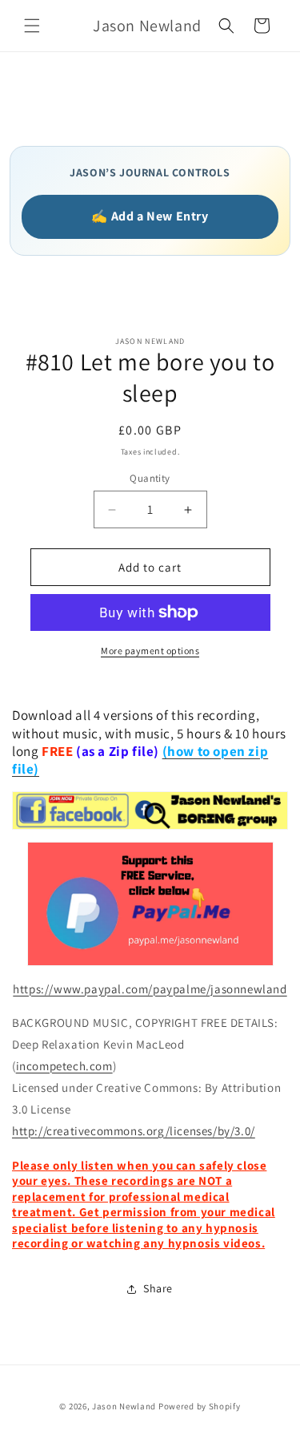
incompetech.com (64, 1065)
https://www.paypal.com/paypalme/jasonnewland (149, 988)
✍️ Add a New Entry (149, 216)
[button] (32, 25)
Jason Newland (124, 1406)
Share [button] (158, 1288)
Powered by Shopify (199, 1406)
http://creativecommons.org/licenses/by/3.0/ (133, 1130)
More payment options (150, 651)
